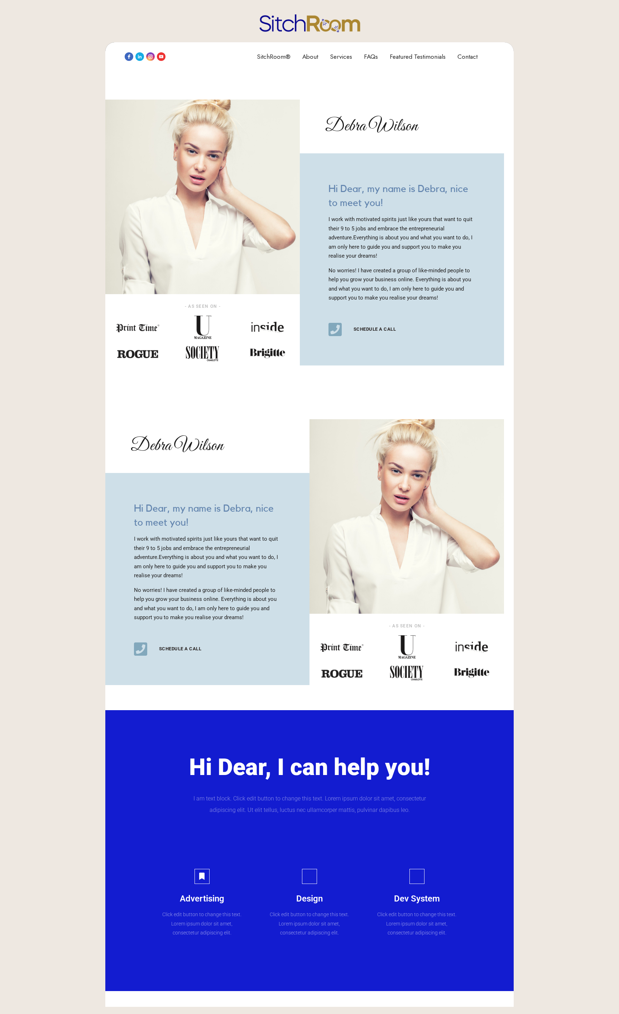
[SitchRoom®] (310, 23)
